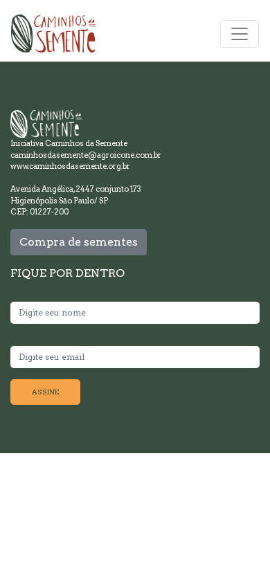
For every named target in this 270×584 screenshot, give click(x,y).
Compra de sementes (78, 241)
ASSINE (45, 391)
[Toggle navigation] (239, 34)
